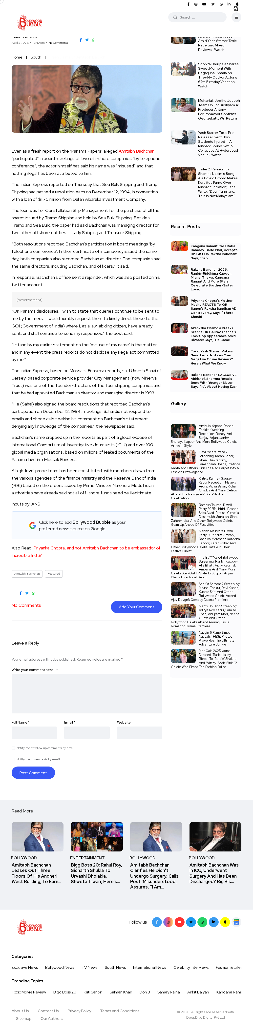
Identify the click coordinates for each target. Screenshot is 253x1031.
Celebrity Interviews (191, 967)
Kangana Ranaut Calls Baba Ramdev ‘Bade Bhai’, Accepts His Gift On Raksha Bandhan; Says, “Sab (214, 252)
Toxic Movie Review (29, 992)
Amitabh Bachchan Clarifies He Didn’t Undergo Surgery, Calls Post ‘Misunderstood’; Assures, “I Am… (154, 876)
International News (149, 967)
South (36, 57)
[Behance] (236, 922)
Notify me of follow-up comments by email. (46, 748)
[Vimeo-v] (202, 922)
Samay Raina (168, 992)
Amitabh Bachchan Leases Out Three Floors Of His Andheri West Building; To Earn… (36, 873)
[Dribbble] (225, 922)
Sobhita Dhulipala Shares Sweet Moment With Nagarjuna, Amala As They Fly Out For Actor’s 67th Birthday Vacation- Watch (218, 75)
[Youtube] (180, 922)
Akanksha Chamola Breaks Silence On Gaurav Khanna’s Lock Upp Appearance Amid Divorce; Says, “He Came (213, 334)
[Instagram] (168, 922)
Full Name (20, 722)
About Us (20, 1010)
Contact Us (48, 1010)
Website (124, 722)
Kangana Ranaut (231, 992)
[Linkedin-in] (214, 922)
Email (69, 722)
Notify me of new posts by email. (39, 759)
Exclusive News (25, 967)
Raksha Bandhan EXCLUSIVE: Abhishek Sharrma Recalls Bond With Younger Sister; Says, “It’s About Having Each (214, 381)
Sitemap (24, 1018)
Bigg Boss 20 (64, 992)
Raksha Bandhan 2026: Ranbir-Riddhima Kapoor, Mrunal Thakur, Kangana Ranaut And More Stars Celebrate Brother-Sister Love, (212, 279)
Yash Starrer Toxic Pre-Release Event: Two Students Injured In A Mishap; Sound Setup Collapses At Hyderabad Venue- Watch (218, 143)
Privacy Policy (79, 1010)
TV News (89, 967)
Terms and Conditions (120, 1010)
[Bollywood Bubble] (30, 22)
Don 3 (145, 992)
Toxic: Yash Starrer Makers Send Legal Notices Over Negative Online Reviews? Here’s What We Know (212, 357)
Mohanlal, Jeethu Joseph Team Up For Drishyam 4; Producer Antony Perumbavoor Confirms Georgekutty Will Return (219, 109)
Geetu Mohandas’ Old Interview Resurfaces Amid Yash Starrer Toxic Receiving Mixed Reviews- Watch (217, 41)
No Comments (58, 43)
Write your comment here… (35, 669)
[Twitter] (191, 922)
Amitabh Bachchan (136, 151)
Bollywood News (59, 967)
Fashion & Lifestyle (232, 967)
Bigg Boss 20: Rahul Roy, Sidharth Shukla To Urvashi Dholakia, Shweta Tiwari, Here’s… (96, 873)
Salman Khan (121, 992)
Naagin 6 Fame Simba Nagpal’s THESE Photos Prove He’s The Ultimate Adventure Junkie (216, 638)
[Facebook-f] (157, 922)
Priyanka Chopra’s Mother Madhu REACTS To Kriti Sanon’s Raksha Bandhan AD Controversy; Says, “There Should (213, 309)
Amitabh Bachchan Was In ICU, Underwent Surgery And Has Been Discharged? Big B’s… (214, 873)
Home (17, 57)
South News (115, 967)
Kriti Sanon (93, 992)
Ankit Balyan (198, 992)
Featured (54, 574)
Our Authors (52, 1018)
